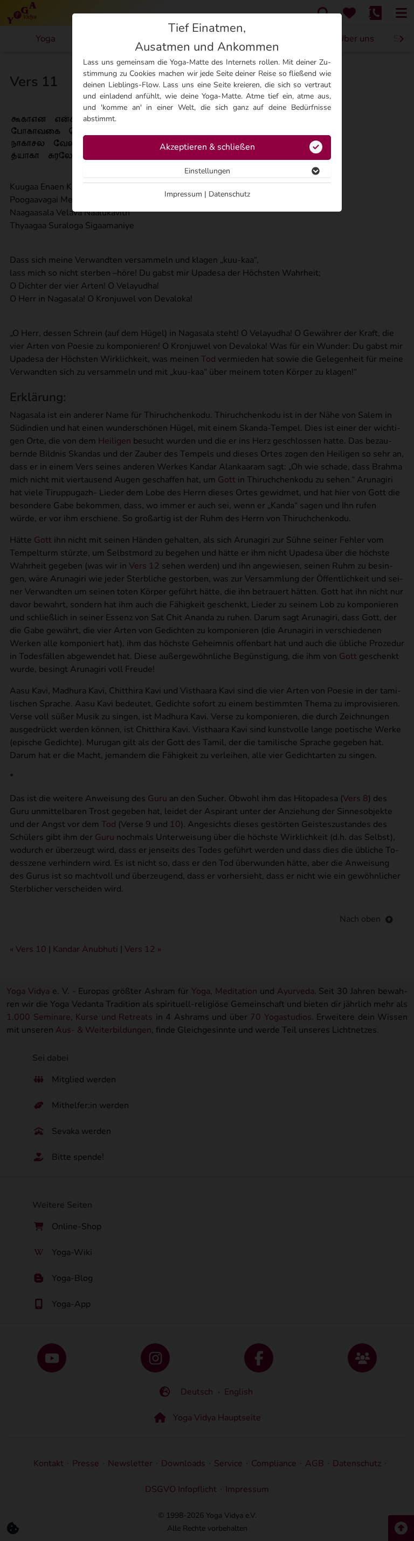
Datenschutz (229, 194)
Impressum (183, 194)
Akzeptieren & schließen (207, 147)
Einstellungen (207, 171)
